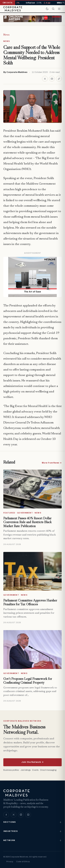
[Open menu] (59, 8)
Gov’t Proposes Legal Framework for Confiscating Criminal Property (27, 680)
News (6, 35)
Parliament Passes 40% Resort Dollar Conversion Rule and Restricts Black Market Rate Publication (27, 522)
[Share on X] (45, 79)
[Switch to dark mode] (47, 8)
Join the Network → (32, 762)
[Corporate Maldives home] (12, 8)
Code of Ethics (23, 862)
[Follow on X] (13, 815)
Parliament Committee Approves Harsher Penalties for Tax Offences (30, 602)
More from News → (52, 463)
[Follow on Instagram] (21, 815)
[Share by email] (52, 79)
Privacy (9, 862)
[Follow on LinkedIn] (28, 815)
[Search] (53, 8)
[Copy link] (59, 79)
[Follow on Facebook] (6, 815)
